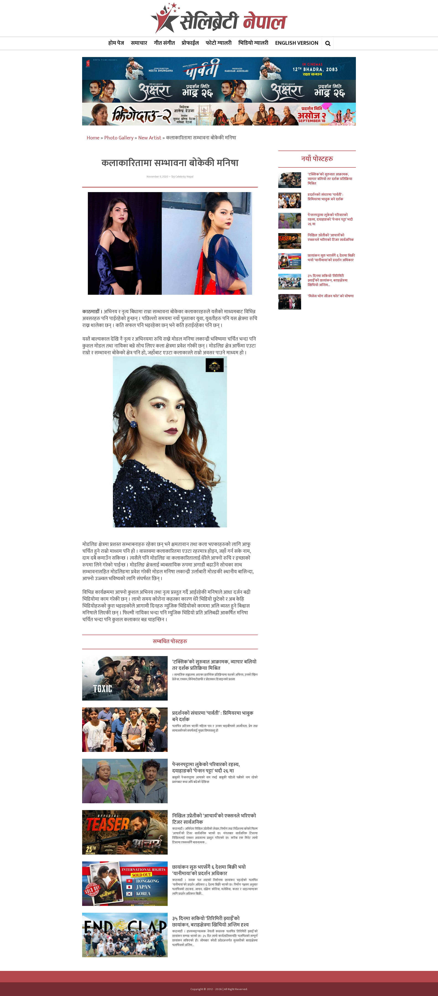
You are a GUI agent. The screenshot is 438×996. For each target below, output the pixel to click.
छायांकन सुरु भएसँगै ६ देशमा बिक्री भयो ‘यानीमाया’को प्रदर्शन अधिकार (209, 870)
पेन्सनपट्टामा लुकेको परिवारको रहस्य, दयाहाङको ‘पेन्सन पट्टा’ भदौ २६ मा (206, 767)
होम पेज (116, 43)
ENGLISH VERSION (296, 43)
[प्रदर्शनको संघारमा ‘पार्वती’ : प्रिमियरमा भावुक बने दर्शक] (293, 200)
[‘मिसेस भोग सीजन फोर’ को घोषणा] (293, 302)
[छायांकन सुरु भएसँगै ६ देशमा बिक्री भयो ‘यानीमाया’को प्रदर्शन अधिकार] (293, 261)
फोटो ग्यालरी (219, 43)
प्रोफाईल (190, 43)
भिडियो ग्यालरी (253, 43)
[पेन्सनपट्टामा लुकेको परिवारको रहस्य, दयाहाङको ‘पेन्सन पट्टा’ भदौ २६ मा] (293, 221)
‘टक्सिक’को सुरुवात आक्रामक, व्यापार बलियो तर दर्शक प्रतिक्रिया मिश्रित (214, 665)
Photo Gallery (118, 138)
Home (93, 138)
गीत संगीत (164, 43)
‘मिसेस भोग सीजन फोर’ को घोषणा (331, 296)
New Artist (149, 138)
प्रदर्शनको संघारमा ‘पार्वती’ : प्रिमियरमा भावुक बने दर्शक (212, 716)
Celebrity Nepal (184, 176)
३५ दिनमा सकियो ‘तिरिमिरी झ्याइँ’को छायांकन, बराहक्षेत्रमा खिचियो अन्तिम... (327, 280)
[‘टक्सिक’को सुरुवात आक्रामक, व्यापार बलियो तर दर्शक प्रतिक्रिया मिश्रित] (293, 180)
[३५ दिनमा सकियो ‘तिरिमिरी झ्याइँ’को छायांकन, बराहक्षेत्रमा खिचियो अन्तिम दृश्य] (293, 281)
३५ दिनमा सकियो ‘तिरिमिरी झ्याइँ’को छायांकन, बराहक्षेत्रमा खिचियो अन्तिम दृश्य (210, 921)
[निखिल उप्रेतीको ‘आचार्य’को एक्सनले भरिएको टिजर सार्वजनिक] (293, 241)
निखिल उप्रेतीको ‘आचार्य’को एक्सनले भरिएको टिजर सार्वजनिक (214, 819)
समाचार (139, 43)
